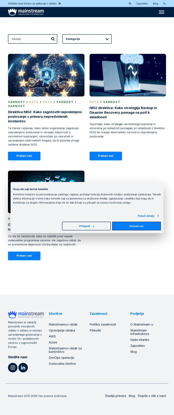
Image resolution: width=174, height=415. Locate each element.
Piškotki (95, 330)
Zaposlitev (142, 3)
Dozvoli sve (136, 226)
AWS (52, 336)
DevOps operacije (61, 357)
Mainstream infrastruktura (139, 332)
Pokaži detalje (146, 215)
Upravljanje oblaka (62, 330)
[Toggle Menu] (161, 12)
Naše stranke (139, 340)
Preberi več (24, 155)
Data (34, 102)
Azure (53, 342)
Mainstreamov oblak (63, 324)
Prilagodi (84, 226)
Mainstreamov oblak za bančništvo (65, 349)
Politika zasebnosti (103, 324)
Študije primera (115, 396)
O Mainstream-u (141, 324)
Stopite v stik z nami (152, 396)
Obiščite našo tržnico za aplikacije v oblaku (32, 3)
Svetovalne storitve (62, 363)
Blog (155, 3)
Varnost (16, 102)
